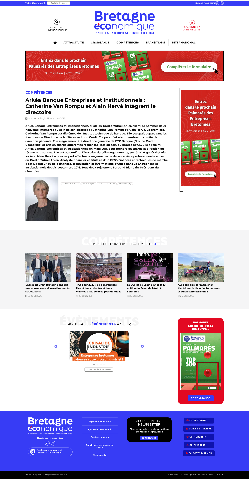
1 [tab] (94, 364)
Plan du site (100, 455)
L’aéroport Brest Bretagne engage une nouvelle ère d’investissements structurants (47, 288)
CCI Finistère (197, 445)
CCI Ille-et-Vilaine (200, 428)
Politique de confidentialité (54, 474)
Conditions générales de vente (99, 446)
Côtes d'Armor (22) (71, 184)
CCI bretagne (197, 420)
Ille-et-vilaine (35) (107, 184)
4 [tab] (104, 364)
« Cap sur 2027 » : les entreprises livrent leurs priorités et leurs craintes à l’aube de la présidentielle (98, 288)
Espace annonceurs (99, 421)
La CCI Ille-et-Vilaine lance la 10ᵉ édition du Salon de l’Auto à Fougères (146, 288)
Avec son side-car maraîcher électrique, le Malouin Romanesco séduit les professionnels (199, 288)
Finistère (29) (88, 184)
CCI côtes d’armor (200, 453)
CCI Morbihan (197, 436)
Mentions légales (33, 474)
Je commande (200, 398)
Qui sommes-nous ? (99, 429)
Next (142, 346)
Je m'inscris (149, 437)
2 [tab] (97, 364)
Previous (56, 346)
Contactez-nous (100, 437)
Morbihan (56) (125, 184)
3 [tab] (100, 364)
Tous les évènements (98, 369)
